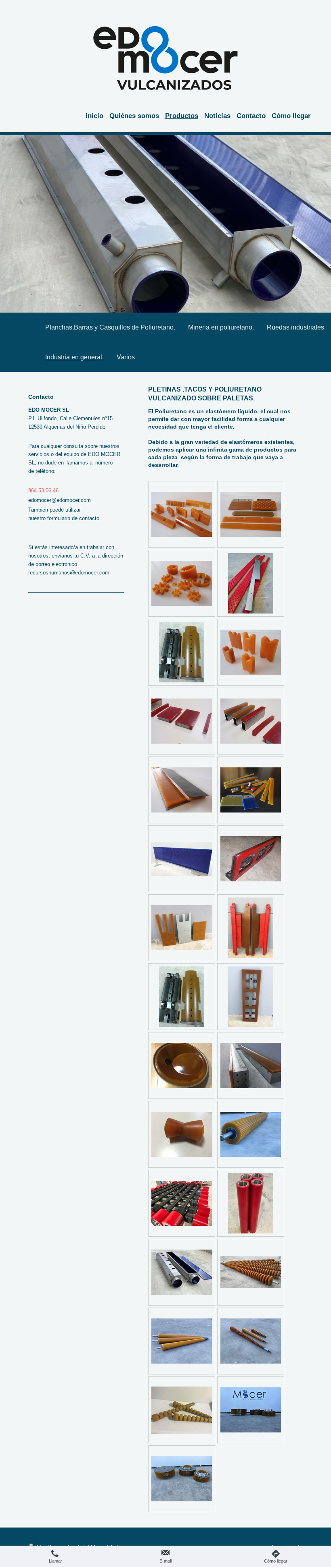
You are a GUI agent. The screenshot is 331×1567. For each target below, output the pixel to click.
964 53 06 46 (43, 490)
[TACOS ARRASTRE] (181, 514)
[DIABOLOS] (181, 1134)
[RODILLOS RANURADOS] (250, 1134)
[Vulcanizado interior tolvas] (181, 1272)
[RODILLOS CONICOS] (250, 1272)
